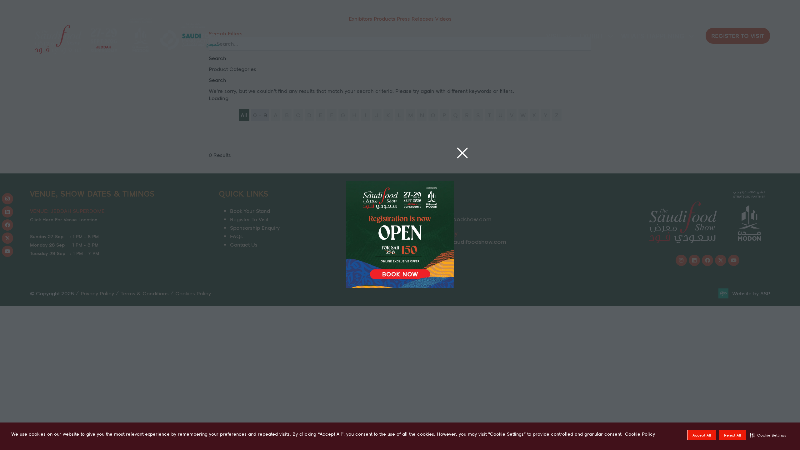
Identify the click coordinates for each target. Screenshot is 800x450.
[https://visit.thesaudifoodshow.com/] (400, 286)
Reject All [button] (732, 435)
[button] (768, 435)
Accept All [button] (701, 435)
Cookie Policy (640, 434)
